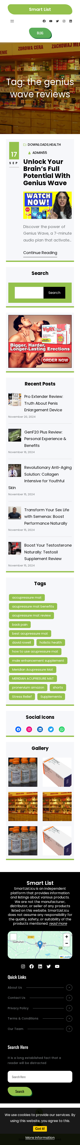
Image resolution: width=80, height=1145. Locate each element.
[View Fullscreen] (13, 937)
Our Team (15, 1029)
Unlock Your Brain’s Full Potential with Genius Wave (46, 172)
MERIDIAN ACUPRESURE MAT (33, 678)
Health (55, 144)
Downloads (38, 144)
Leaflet (67, 957)
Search (54, 292)
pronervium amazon (28, 687)
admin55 (39, 152)
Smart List (40, 9)
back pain (20, 624)
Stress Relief (22, 696)
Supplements (51, 696)
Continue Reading (40, 252)
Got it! (40, 1129)
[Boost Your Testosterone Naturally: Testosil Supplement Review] (14, 549)
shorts (58, 687)
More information (40, 1137)
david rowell (21, 642)
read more (58, 923)
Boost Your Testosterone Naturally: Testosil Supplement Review (48, 552)
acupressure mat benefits (33, 606)
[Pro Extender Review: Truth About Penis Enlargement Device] (14, 400)
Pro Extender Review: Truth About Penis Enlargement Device (43, 403)
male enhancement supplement (38, 660)
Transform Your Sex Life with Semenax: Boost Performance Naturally (46, 516)
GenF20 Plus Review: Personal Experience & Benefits (45, 438)
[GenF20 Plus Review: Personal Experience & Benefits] (14, 436)
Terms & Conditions (23, 1018)
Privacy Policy (18, 1008)
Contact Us (16, 998)
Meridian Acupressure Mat (32, 669)
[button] (40, 945)
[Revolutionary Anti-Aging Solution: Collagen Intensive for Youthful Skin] (14, 471)
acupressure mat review (31, 615)
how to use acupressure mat (35, 651)
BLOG (40, 32)
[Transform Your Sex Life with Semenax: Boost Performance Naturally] (14, 514)
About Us (15, 987)
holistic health (51, 642)
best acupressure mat (30, 633)
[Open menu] (12, 21)
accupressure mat (27, 597)
